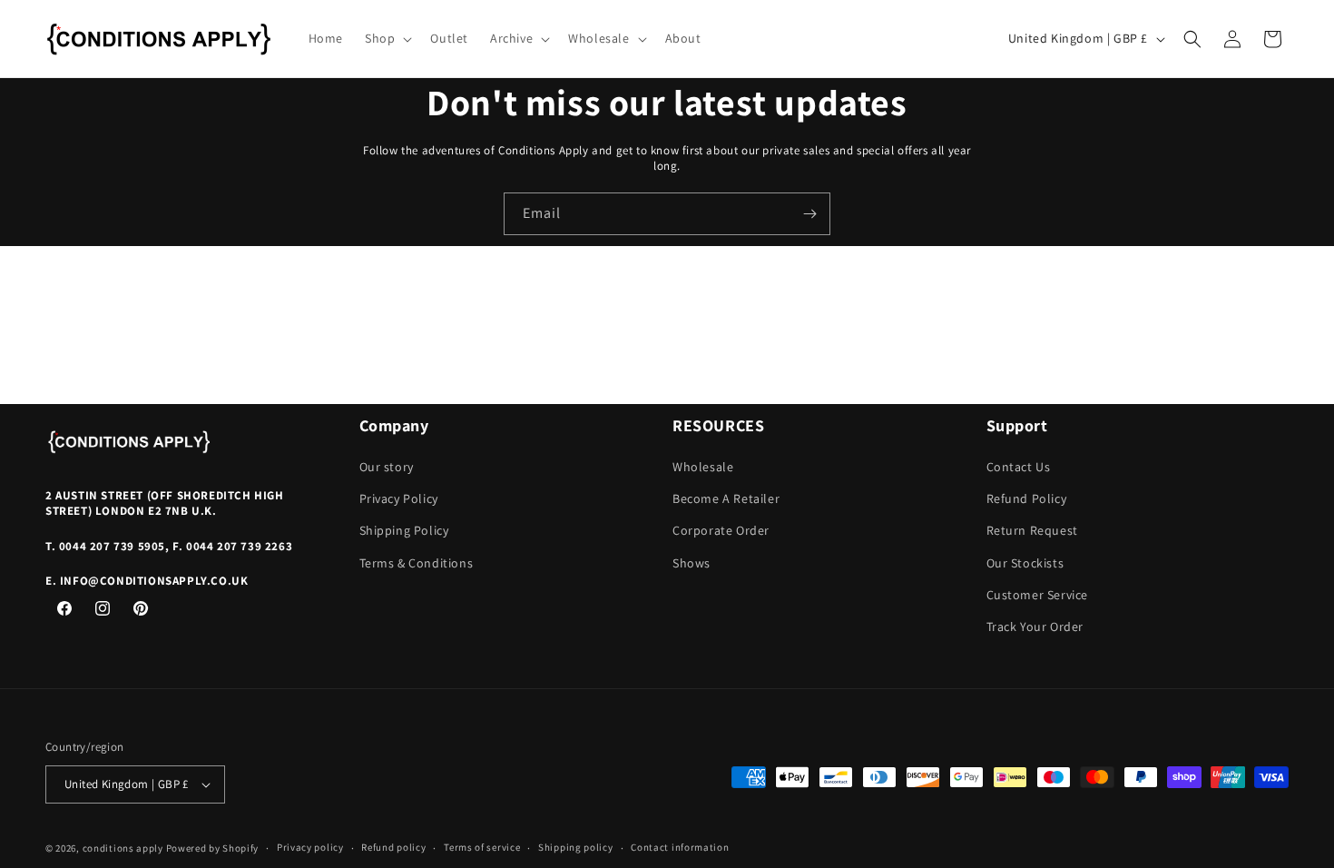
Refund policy (393, 847)
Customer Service (1037, 595)
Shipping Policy (404, 530)
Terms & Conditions (416, 563)
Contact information (680, 847)
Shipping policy (575, 847)
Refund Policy (1026, 498)
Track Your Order (1035, 626)
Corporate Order (721, 530)
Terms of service (482, 847)
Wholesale (702, 467)
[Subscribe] (809, 213)
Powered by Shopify (213, 848)
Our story (386, 467)
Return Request (1032, 530)
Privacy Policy (398, 498)
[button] (386, 38)
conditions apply (123, 848)
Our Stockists (1025, 563)
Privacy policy (310, 847)
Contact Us (1018, 467)
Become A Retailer (726, 498)
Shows (691, 563)
